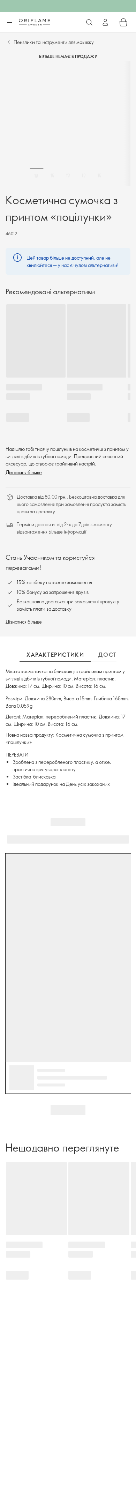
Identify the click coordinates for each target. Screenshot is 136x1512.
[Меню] (9, 22)
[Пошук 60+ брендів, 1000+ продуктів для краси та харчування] (89, 22)
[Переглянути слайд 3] (68, 176)
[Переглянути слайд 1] (37, 176)
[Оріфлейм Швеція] (34, 22)
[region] (68, 123)
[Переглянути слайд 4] (84, 176)
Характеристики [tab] (55, 654)
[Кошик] (123, 22)
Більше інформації (67, 531)
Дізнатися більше (24, 472)
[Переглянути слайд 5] (99, 176)
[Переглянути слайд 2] (52, 176)
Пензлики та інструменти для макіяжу (54, 42)
